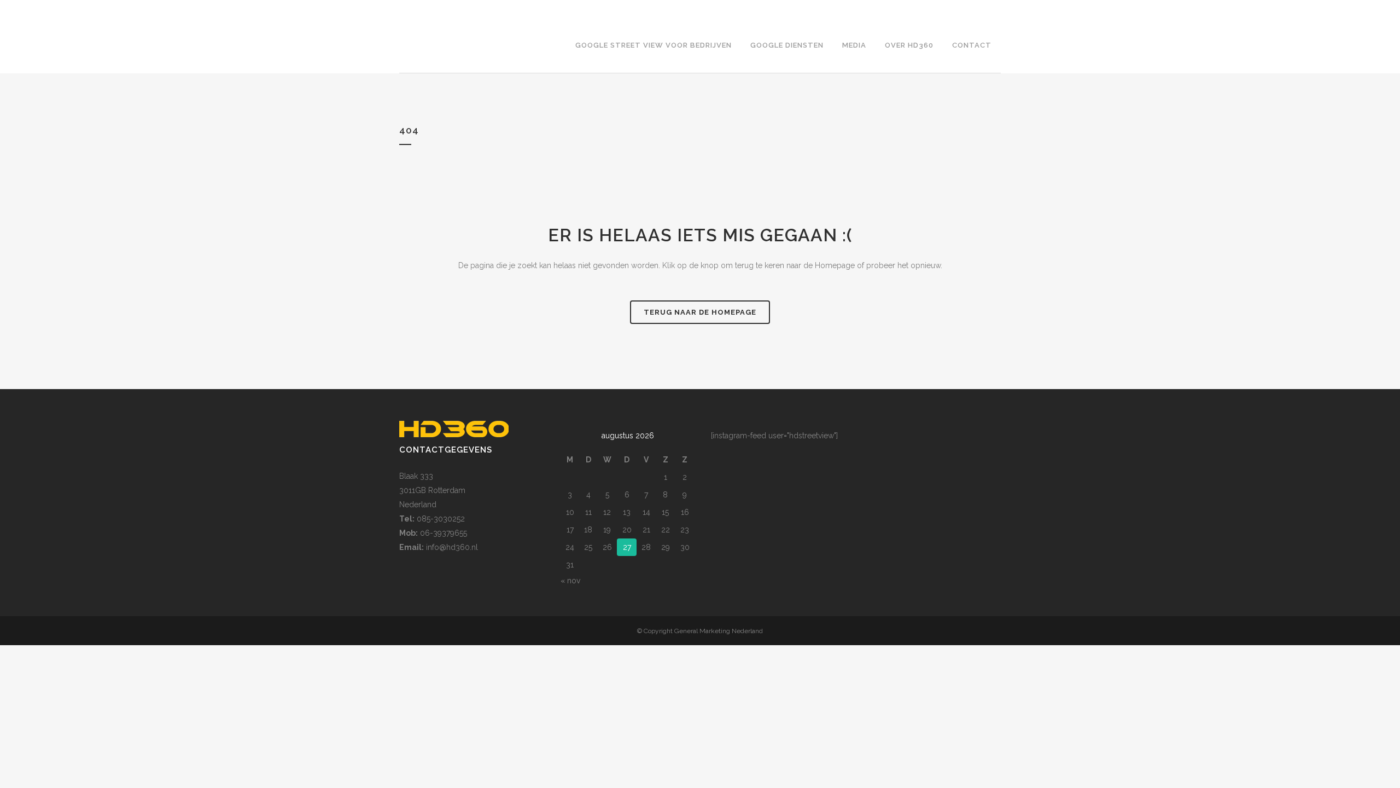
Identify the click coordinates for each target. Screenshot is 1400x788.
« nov (570, 580)
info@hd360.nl (452, 547)
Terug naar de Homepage (700, 312)
